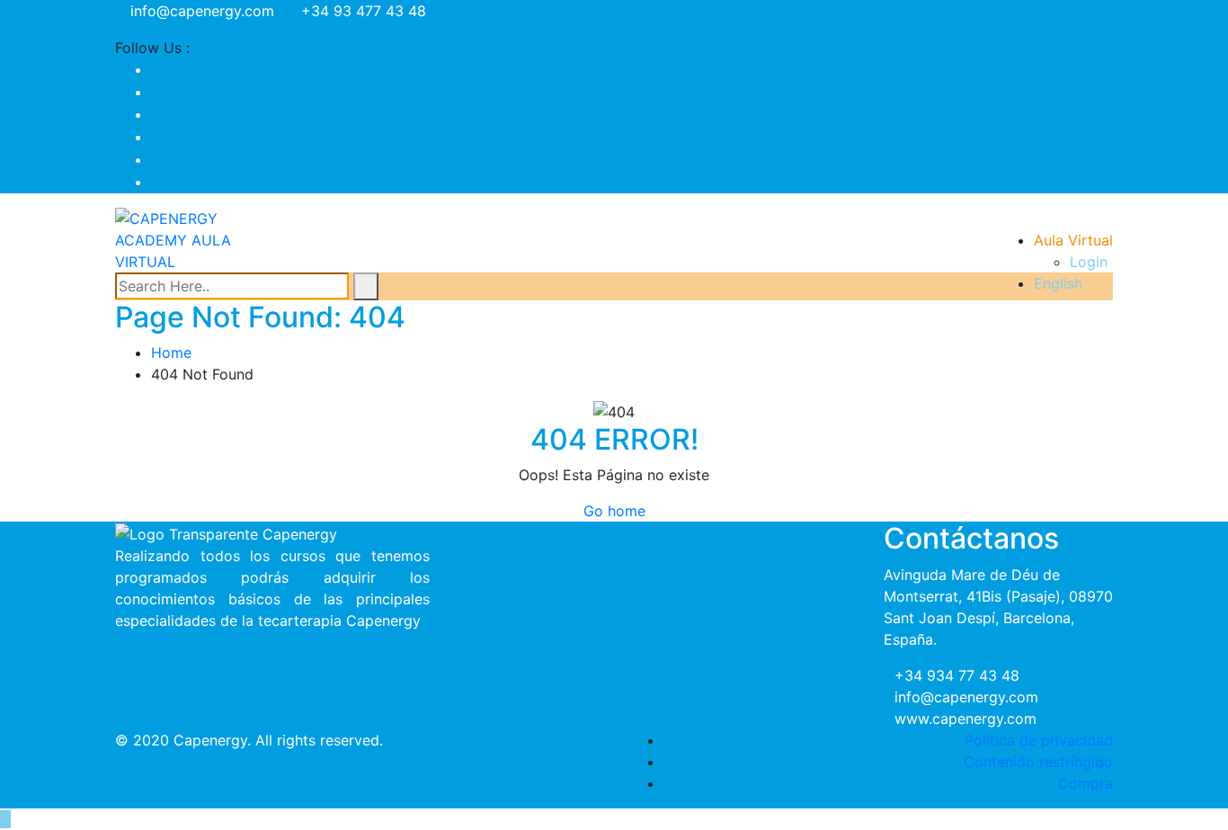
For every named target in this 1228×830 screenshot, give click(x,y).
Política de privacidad (1039, 740)
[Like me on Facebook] (156, 69)
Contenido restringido (1038, 762)
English (1058, 283)
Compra (1085, 783)
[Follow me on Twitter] (156, 92)
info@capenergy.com (202, 11)
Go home (614, 511)
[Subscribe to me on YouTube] (156, 114)
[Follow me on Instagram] (156, 137)
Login (1089, 262)
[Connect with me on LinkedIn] (156, 159)
